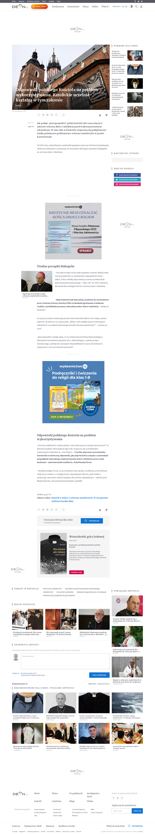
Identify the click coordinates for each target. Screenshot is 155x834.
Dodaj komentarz (99, 675)
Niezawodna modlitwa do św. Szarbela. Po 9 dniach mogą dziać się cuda (118, 83)
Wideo (95, 6)
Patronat (78, 831)
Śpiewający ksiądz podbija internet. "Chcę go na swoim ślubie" (26, 747)
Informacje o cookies (68, 831)
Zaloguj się (15, 673)
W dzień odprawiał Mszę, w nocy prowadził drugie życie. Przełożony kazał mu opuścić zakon (118, 70)
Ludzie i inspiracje (96, 812)
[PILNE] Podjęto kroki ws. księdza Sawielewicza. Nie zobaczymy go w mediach (92, 748)
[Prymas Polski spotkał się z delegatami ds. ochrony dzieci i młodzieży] (127, 605)
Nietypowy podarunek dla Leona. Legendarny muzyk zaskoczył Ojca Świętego (27, 634)
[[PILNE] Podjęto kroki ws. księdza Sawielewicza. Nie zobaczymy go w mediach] (94, 733)
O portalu (15, 831)
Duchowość (57, 809)
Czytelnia (56, 801)
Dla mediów (50, 831)
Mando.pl (50, 826)
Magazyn (21, 1)
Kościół (18, 105)
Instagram (142, 1)
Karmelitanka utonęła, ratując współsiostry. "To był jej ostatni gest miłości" (126, 718)
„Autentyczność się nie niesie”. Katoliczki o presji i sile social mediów (118, 111)
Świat (37, 793)
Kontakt (43, 831)
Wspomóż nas (94, 521)
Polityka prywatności (33, 831)
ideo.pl (141, 831)
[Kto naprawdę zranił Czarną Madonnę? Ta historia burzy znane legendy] (60, 619)
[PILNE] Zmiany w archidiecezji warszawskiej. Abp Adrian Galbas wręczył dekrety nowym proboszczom (60, 748)
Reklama (58, 831)
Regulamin (22, 831)
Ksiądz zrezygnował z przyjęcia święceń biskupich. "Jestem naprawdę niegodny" (93, 718)
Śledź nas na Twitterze (128, 180)
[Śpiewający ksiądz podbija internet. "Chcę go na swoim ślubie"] (27, 733)
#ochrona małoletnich (52, 588)
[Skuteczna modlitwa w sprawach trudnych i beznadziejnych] (135, 55)
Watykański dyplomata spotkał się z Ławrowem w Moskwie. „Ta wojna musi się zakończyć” (94, 634)
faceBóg (51, 1)
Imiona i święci (57, 816)
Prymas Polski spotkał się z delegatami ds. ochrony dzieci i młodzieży (126, 621)
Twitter (138, 1)
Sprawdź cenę (76, 572)
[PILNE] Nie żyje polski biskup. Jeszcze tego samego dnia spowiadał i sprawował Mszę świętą (60, 718)
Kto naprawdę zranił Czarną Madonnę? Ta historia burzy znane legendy (58, 634)
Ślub (35, 816)
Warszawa (116, 6)
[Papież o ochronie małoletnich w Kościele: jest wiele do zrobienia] (127, 667)
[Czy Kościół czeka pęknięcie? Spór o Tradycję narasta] (127, 733)
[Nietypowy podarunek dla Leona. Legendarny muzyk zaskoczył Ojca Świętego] (27, 619)
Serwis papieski (39, 809)
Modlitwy (75, 816)
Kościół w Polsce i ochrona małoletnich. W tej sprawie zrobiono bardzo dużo (79, 499)
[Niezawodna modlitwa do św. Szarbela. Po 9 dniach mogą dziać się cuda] (135, 83)
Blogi (44, 1)
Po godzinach (76, 793)
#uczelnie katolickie (65, 592)
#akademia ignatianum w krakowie (91, 592)
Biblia (14, 1)
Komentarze (73, 6)
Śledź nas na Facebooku (128, 175)
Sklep (58, 1)
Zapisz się (137, 811)
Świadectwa (57, 812)
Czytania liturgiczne (78, 809)
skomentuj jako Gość (29, 673)
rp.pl (39, 328)
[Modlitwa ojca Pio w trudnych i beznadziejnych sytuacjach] (135, 97)
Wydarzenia (58, 6)
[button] (131, 6)
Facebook (135, 1)
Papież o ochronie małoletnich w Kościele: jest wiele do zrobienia (127, 681)
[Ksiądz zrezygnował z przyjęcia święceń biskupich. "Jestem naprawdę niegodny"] (94, 702)
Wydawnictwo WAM (33, 826)
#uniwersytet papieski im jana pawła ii (59, 595)
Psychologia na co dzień (80, 812)
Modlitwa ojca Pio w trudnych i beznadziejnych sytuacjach (118, 96)
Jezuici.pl (16, 826)
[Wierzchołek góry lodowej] (53, 553)
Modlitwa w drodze (33, 1)
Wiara (85, 6)
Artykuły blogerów (40, 812)
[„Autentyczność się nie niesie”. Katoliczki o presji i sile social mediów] (135, 111)
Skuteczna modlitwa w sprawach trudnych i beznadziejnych (119, 54)
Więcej (105, 6)
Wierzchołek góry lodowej (86, 536)
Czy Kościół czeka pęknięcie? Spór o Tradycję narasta (126, 747)
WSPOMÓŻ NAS (137, 826)
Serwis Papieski (117, 684)
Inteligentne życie (93, 795)
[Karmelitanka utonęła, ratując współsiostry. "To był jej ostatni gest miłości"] (127, 702)
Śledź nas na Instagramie (128, 184)
